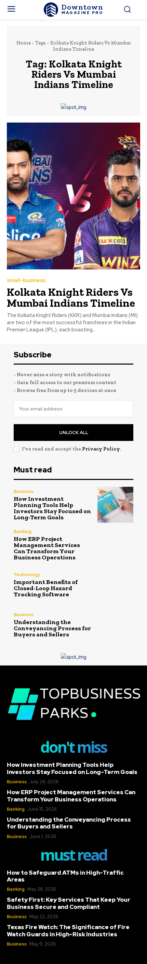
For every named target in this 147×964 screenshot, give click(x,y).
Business (24, 491)
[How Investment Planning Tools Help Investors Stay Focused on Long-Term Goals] (115, 505)
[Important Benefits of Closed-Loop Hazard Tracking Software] (115, 585)
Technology (27, 574)
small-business (26, 280)
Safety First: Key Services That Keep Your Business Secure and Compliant (68, 903)
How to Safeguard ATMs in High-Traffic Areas (65, 876)
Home (23, 43)
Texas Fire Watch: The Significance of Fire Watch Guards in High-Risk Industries (68, 930)
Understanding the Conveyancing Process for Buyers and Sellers (52, 628)
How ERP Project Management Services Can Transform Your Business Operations (47, 548)
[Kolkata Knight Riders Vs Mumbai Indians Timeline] (73, 196)
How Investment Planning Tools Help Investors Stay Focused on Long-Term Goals (52, 508)
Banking (22, 531)
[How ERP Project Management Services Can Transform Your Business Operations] (115, 545)
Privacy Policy (101, 449)
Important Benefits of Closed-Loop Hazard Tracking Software (46, 588)
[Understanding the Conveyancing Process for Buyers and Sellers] (115, 625)
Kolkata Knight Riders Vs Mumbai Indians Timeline (71, 297)
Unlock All (73, 432)
